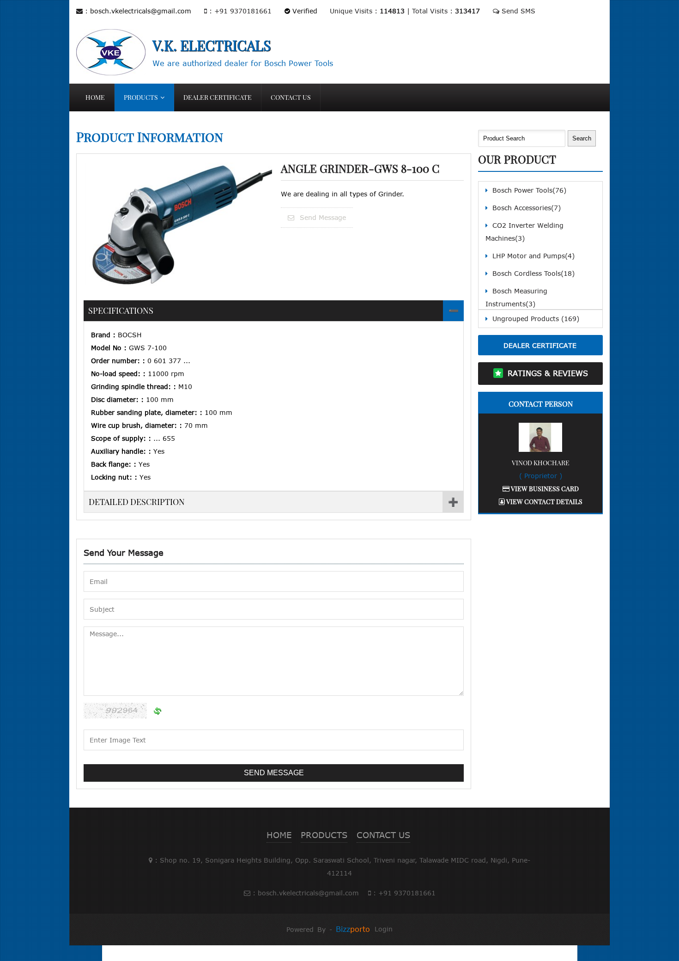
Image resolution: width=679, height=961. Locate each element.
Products (141, 97)
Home (95, 97)
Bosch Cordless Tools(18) (533, 273)
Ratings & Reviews (548, 373)
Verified (303, 11)
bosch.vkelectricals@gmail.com (140, 11)
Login (384, 929)
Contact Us (291, 97)
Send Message (321, 217)
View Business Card (544, 488)
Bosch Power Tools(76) (529, 190)
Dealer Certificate (217, 97)
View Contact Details (543, 501)
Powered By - (328, 929)
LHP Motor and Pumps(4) (533, 256)
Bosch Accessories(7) (526, 208)
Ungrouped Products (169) (535, 318)
